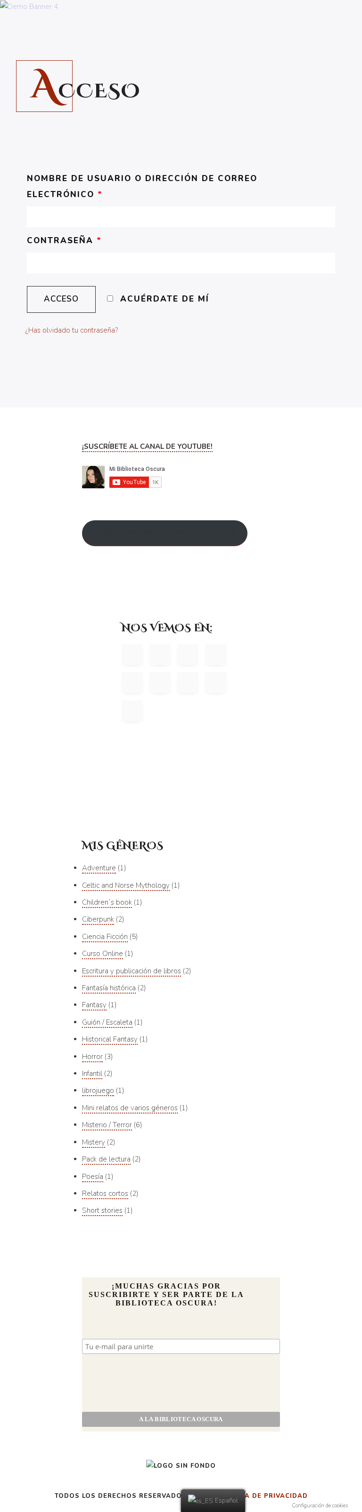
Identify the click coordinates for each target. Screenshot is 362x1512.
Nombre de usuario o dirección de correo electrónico (142, 186)
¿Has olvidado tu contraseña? (71, 330)
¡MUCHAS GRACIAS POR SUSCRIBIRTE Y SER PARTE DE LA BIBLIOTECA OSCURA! (166, 1294)
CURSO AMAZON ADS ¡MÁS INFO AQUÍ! (164, 532)
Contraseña (64, 240)
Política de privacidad (262, 1496)
